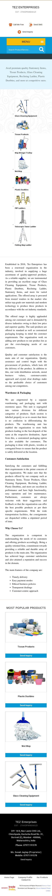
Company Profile (25, 877)
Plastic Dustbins (26, 696)
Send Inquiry (26, 655)
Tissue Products (26, 647)
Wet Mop (26, 746)
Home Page (9, 877)
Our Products (42, 877)
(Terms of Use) (46, 885)
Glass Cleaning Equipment (26, 796)
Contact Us (26, 880)
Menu (26, 41)
